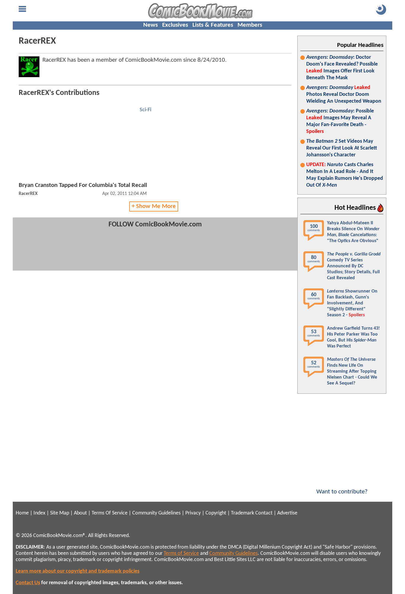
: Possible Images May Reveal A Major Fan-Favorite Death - (340, 121)
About (80, 513)
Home (22, 513)
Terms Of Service (109, 513)
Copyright (215, 513)
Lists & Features (212, 25)
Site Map (59, 513)
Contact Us (28, 582)
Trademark (242, 513)
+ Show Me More (154, 206)
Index (39, 513)
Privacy (193, 513)
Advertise (287, 513)
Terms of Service (181, 553)
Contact (263, 513)
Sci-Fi (145, 110)
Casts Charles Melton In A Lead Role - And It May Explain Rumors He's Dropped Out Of (344, 175)
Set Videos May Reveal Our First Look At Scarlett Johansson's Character (341, 148)
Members (249, 25)
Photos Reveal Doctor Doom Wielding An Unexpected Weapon (343, 94)
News (150, 25)
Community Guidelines (156, 513)
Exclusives (175, 25)
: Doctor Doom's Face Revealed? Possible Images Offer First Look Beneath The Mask (342, 68)
